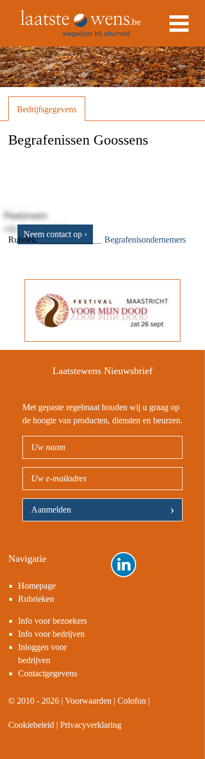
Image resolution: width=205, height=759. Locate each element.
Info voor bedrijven (51, 634)
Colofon (132, 700)
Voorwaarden (88, 700)
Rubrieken (36, 598)
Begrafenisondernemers (145, 239)
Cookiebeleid (31, 724)
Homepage (37, 585)
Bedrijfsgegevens (47, 109)
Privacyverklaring (90, 724)
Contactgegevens (47, 673)
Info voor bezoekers (52, 620)
